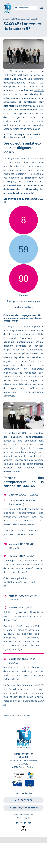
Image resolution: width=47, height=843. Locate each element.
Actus (20, 715)
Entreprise (26, 715)
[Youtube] (29, 823)
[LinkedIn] (17, 823)
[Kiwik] (23, 828)
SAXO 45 (39, 90)
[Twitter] (25, 823)
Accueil (6, 19)
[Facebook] (21, 823)
